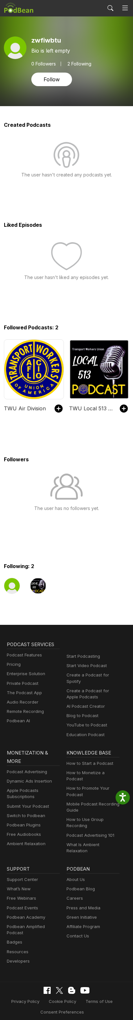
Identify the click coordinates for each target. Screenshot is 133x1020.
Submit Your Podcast (28, 806)
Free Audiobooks (24, 834)
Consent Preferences (62, 1012)
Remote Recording (25, 711)
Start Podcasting (83, 656)
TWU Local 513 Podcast (91, 408)
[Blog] (71, 990)
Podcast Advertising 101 (90, 835)
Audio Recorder (22, 702)
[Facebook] (47, 990)
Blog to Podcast (82, 715)
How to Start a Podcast (89, 763)
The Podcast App (24, 692)
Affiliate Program (83, 926)
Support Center (22, 879)
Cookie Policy (62, 1001)
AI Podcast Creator (85, 706)
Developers (18, 961)
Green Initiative (81, 917)
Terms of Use (99, 1001)
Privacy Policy (25, 1001)
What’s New (19, 888)
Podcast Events (22, 907)
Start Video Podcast (86, 665)
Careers (74, 898)
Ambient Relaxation (26, 843)
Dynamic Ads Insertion (29, 781)
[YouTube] (84, 990)
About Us (75, 879)
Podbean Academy (26, 917)
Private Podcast (22, 683)
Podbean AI (18, 720)
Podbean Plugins (24, 824)
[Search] (110, 8)
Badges (14, 942)
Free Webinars (21, 898)
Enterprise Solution (26, 673)
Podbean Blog (80, 888)
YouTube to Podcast (86, 724)
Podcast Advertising (27, 771)
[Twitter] (59, 990)
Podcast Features (24, 654)
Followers (43, 64)
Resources (17, 951)
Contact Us (77, 935)
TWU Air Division (25, 408)
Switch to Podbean (26, 815)
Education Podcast (85, 734)
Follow (52, 79)
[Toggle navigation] (125, 8)
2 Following (79, 64)
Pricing (14, 664)
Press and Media (83, 907)
